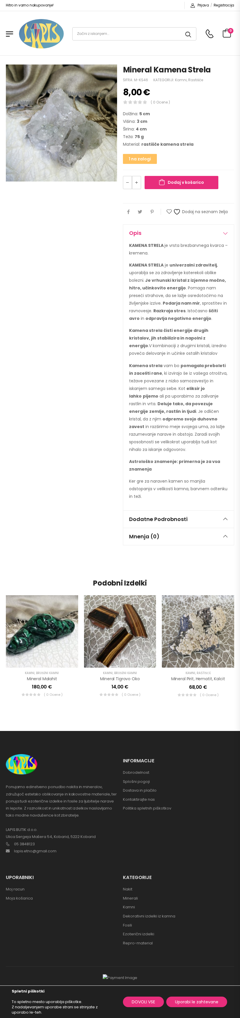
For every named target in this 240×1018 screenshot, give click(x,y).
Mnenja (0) (144, 536)
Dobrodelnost (136, 772)
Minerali (130, 898)
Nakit (127, 889)
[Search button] (188, 33)
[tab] (178, 233)
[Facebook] (128, 212)
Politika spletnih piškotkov (147, 808)
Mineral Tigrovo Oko (120, 679)
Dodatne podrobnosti (158, 519)
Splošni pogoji (136, 781)
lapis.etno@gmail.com (35, 851)
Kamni (181, 79)
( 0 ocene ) (160, 102)
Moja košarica (19, 898)
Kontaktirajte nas (139, 799)
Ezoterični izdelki (138, 934)
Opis (135, 233)
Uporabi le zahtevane (196, 1002)
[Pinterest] (152, 212)
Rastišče (195, 79)
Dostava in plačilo (140, 790)
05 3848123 (24, 844)
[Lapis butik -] (41, 34)
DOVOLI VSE (143, 1002)
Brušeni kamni (47, 673)
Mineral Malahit (42, 679)
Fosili (127, 925)
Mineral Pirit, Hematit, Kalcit (198, 679)
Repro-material (138, 943)
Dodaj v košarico (186, 182)
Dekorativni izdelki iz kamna (149, 916)
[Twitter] (140, 212)
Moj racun (15, 889)
